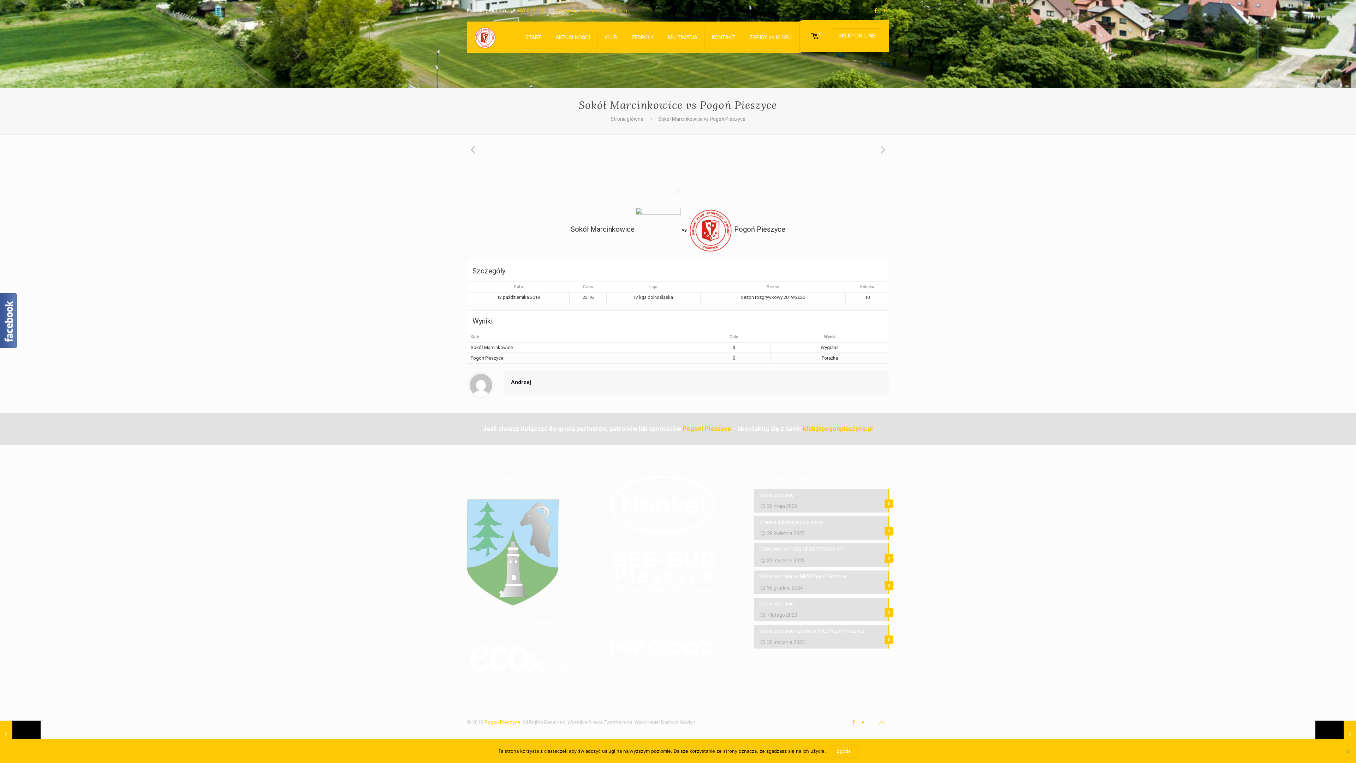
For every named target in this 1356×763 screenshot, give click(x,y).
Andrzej (534, 170)
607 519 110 (531, 10)
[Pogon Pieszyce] (485, 37)
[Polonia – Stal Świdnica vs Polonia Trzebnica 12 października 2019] (20, 735)
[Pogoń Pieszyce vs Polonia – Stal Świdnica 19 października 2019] (1335, 735)
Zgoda (844, 751)
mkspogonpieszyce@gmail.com (591, 10)
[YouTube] (885, 10)
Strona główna (627, 119)
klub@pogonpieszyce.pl (838, 428)
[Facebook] (876, 10)
